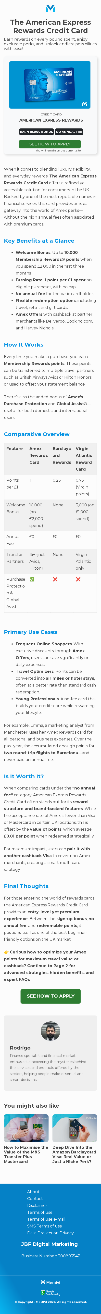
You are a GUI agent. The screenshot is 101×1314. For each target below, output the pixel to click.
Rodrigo (20, 1048)
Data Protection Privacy (50, 1233)
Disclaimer (37, 1205)
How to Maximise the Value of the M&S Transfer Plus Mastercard (26, 1154)
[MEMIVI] (50, 8)
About (33, 1191)
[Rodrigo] (50, 1039)
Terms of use (39, 1212)
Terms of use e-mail (46, 1219)
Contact (35, 1198)
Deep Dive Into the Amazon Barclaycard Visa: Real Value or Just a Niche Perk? (74, 1154)
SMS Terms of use (44, 1226)
